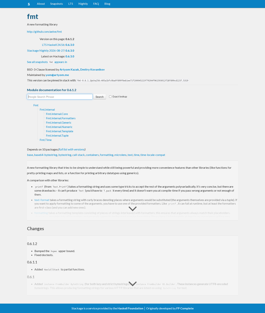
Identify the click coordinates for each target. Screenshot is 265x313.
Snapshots (56, 3)
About (41, 3)
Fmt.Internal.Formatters (61, 118)
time (136, 154)
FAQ (96, 3)
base (30, 154)
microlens (120, 154)
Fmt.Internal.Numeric (59, 126)
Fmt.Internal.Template (59, 131)
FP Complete (185, 308)
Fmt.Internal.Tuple (57, 135)
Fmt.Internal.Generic (58, 122)
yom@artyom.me (57, 74)
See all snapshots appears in (47, 62)
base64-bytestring (45, 154)
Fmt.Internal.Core (57, 113)
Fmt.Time (46, 139)
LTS (70, 3)
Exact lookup (120, 96)
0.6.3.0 (69, 44)
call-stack (78, 154)
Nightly (83, 3)
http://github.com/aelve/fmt (44, 31)
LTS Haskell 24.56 (53, 44)
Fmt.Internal (47, 109)
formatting (106, 154)
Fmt (35, 105)
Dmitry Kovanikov (92, 69)
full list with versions (71, 149)
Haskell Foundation (130, 308)
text (130, 154)
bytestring (64, 154)
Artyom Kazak (69, 69)
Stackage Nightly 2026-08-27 (45, 50)
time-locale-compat (152, 154)
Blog (107, 3)
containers (92, 154)
